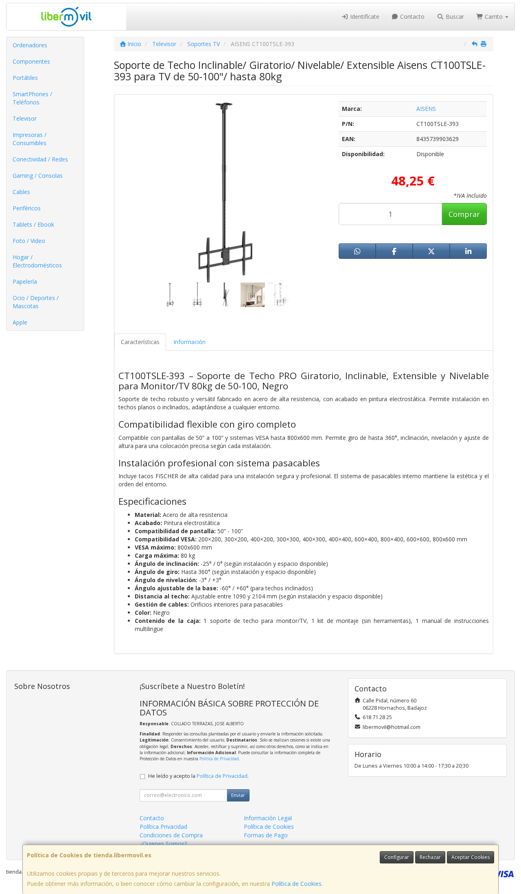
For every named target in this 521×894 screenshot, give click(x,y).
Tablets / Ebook (33, 224)
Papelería (25, 281)
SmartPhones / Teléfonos (32, 98)
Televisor (25, 118)
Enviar (238, 795)
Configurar (396, 857)
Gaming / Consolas (38, 175)
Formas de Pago (266, 835)
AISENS (426, 109)
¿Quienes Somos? (163, 844)
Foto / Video (29, 241)
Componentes (31, 61)
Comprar (464, 214)
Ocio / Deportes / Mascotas (36, 302)
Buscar (454, 16)
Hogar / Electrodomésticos (37, 261)
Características (140, 342)
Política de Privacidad (219, 759)
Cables (21, 192)
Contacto (411, 16)
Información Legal (268, 818)
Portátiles (25, 78)
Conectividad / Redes (40, 159)
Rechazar (430, 857)
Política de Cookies (296, 883)
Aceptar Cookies (470, 857)
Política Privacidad (163, 826)
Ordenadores (30, 45)
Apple (20, 322)
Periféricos (27, 208)
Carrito (493, 16)
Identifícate (363, 16)
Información (189, 342)
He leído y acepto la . (198, 776)
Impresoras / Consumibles (29, 139)
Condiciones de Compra (171, 835)
